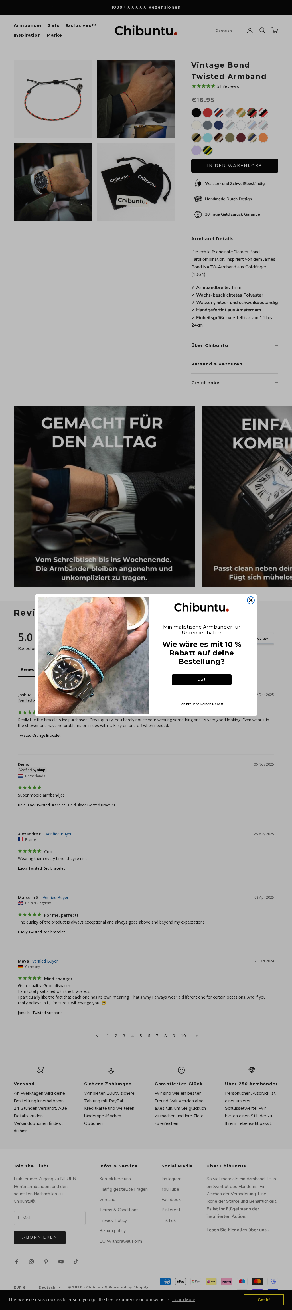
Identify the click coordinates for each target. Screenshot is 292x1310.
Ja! (201, 679)
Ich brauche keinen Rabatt (202, 704)
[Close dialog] (250, 600)
